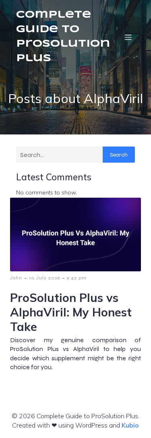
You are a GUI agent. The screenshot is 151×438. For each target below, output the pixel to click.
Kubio (130, 425)
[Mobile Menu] (128, 37)
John (16, 278)
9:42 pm (77, 278)
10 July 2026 (44, 278)
